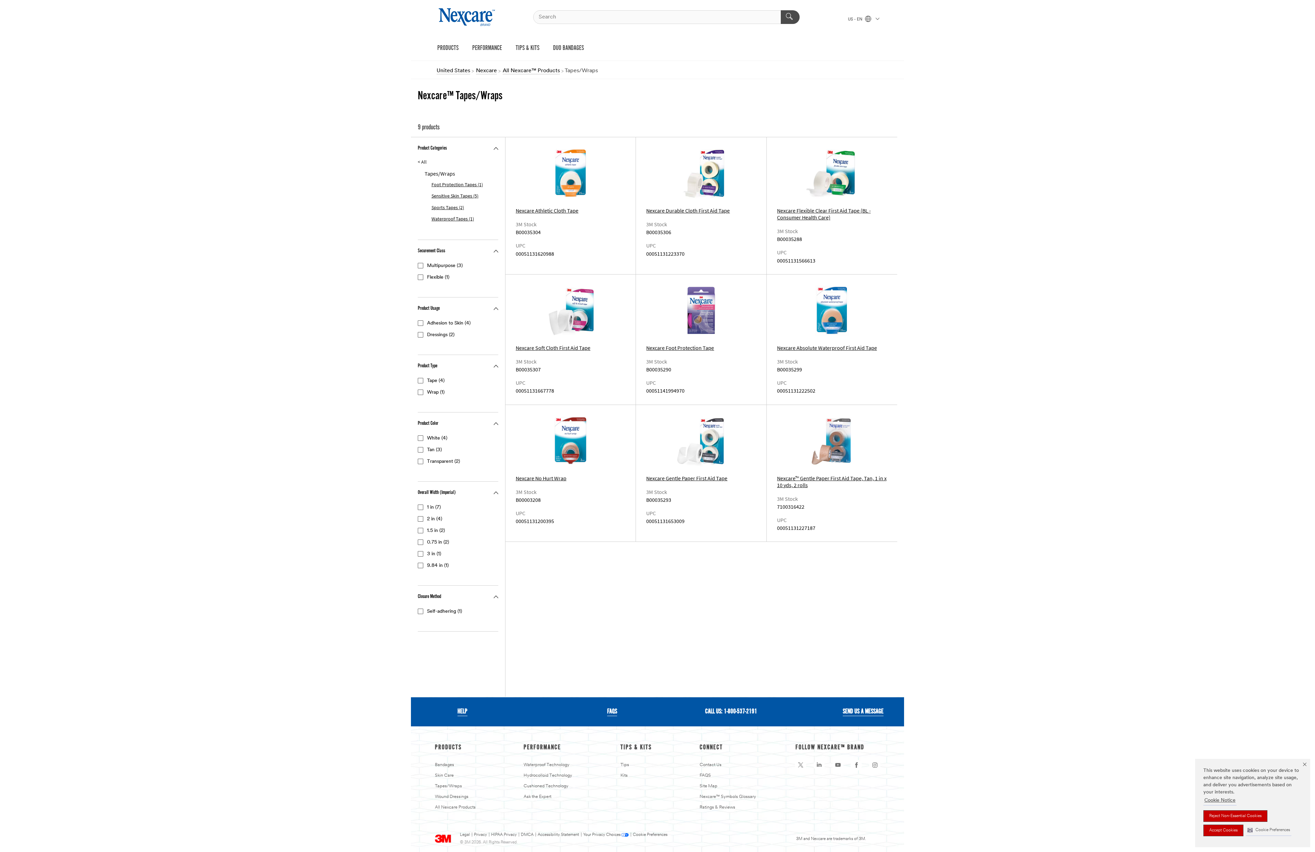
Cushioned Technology (546, 786)
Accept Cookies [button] (1223, 830)
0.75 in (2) (438, 542)
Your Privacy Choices (602, 835)
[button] (1268, 830)
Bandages (444, 765)
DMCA (527, 835)
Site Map (708, 786)
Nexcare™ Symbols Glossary (728, 796)
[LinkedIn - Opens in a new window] (819, 765)
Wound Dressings (451, 796)
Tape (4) (435, 380)
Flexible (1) (438, 277)
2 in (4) (434, 519)
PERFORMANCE (487, 48)
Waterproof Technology (546, 765)
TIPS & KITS (527, 48)
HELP (462, 712)
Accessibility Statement (558, 835)
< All (422, 162)
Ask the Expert (537, 796)
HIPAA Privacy (504, 835)
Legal (465, 835)
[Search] (790, 17)
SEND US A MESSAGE (863, 712)
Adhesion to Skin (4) (449, 323)
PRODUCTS (448, 48)
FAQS (612, 712)
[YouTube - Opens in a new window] (838, 765)
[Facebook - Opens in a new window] (856, 765)
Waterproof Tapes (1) (452, 219)
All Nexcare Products (455, 807)
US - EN (855, 19)
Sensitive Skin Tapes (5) (454, 196)
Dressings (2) (440, 335)
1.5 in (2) (436, 530)
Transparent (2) (443, 461)
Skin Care (444, 775)
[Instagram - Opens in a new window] (875, 765)
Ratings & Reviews (717, 807)
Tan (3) (434, 450)
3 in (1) (434, 554)
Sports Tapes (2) (447, 207)
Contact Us (711, 765)
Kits (624, 775)
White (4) (437, 438)
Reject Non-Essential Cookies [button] (1235, 816)
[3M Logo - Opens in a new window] (468, 17)
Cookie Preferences (650, 835)
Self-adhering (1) (444, 611)
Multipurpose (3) (445, 265)
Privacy (480, 835)
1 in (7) (434, 507)
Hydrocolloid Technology (548, 775)
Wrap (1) (435, 392)
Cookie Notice (1220, 800)
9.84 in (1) (438, 565)
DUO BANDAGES (568, 48)
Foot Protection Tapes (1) (457, 184)
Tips (625, 765)
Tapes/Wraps (448, 786)
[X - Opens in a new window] (801, 765)
